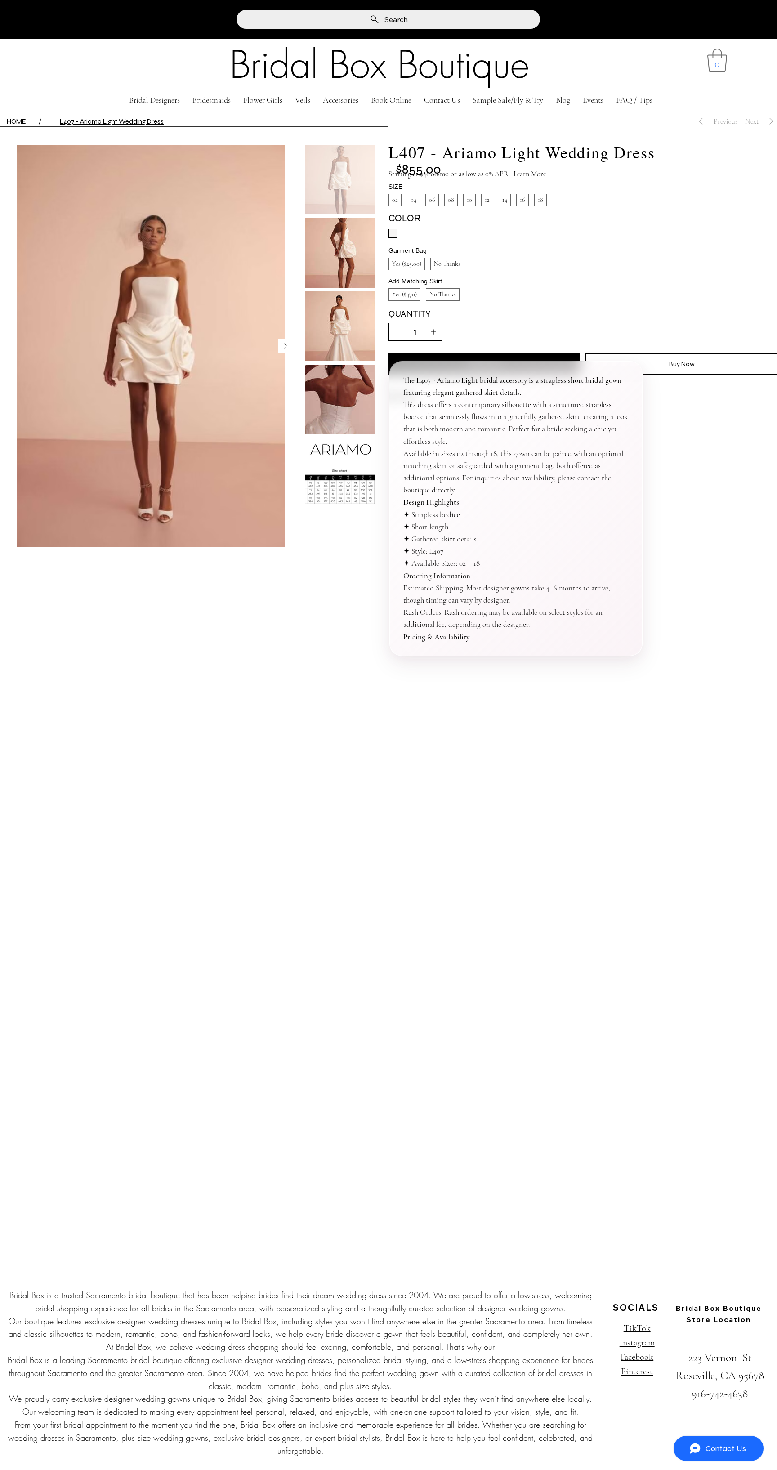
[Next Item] (285, 346)
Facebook (637, 1357)
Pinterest (637, 1371)
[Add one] (433, 332)
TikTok (637, 1328)
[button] (717, 60)
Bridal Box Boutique (379, 64)
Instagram (637, 1342)
